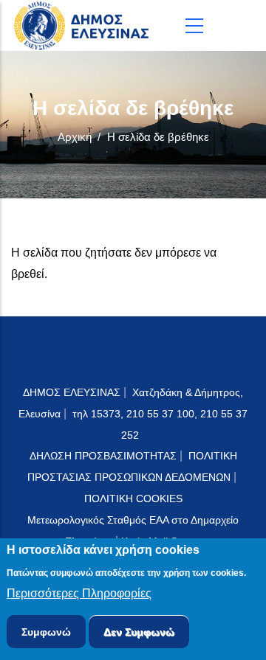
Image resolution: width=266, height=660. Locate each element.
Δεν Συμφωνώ (138, 632)
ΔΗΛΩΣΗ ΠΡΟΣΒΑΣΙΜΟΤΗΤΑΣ (103, 456)
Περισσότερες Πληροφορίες (79, 593)
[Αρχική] (85, 25)
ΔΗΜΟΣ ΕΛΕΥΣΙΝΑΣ (71, 392)
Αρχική (75, 137)
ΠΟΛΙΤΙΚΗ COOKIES (133, 498)
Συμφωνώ (46, 632)
